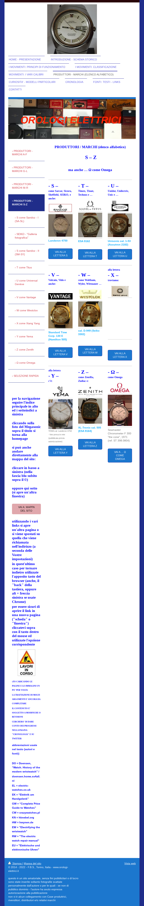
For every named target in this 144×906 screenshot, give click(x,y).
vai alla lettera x (120, 355)
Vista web (130, 863)
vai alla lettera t (90, 254)
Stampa (17, 863)
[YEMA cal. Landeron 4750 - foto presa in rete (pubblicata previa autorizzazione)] (60, 414)
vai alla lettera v (60, 352)
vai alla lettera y (60, 451)
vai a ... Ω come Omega (120, 455)
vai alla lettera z (90, 444)
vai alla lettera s (60, 253)
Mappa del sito (32, 863)
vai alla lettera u (120, 254)
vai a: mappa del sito (26, 509)
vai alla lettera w (90, 351)
